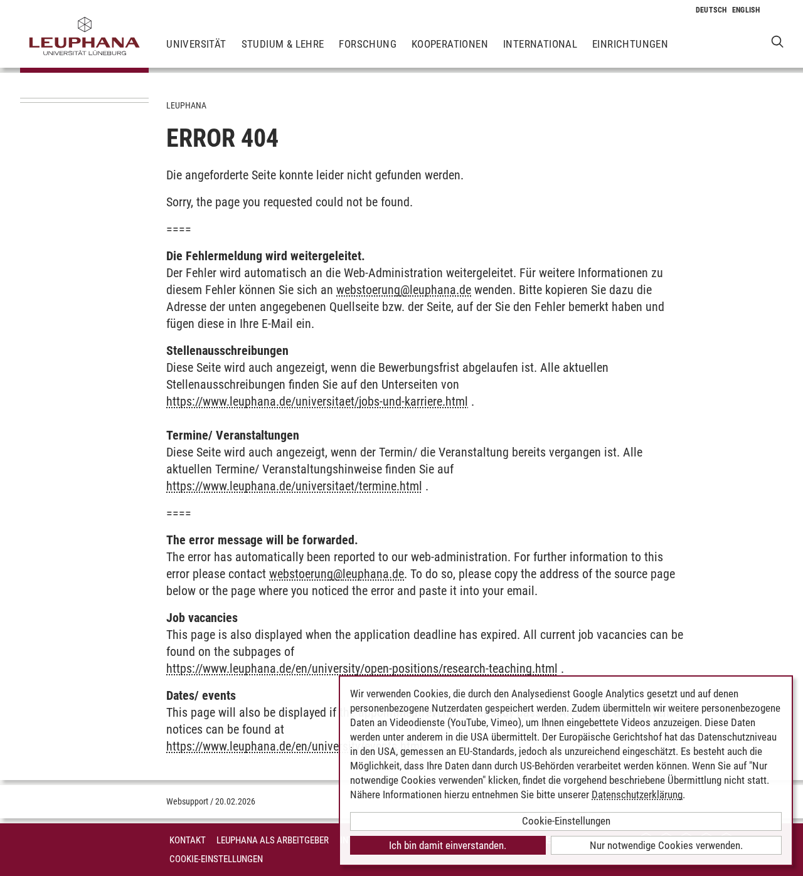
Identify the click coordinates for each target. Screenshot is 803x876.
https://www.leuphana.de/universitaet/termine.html (294, 485)
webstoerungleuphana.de (403, 289)
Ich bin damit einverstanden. (447, 845)
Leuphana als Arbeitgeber (272, 840)
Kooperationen (450, 44)
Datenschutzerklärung (637, 794)
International (540, 44)
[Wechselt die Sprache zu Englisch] (746, 10)
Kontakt (187, 840)
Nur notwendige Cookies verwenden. (666, 845)
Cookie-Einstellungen (216, 859)
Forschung (367, 44)
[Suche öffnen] (777, 41)
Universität (196, 44)
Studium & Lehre (283, 44)
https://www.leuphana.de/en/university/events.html (294, 746)
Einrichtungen (630, 44)
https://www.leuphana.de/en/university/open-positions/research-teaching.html (362, 668)
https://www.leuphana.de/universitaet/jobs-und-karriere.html (317, 401)
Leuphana (186, 105)
